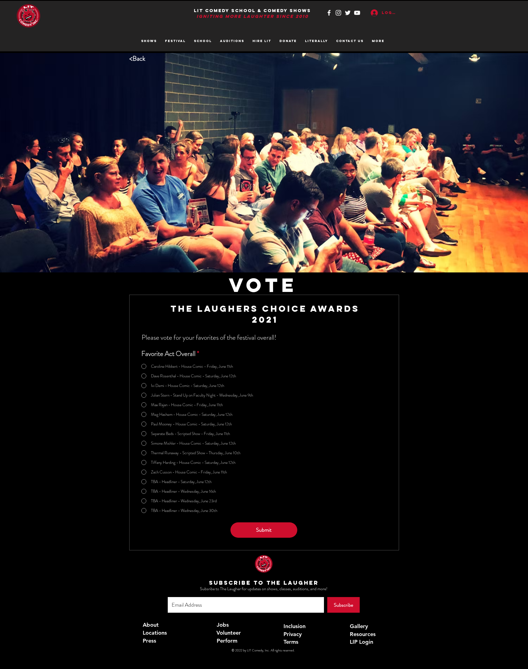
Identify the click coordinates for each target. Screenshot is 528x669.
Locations (155, 632)
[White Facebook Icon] (329, 12)
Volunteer (228, 632)
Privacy (293, 634)
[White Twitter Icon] (347, 12)
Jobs (223, 624)
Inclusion (295, 626)
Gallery (359, 626)
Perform (227, 640)
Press (149, 640)
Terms (291, 642)
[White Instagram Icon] (338, 12)
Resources (363, 634)
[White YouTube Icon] (357, 12)
